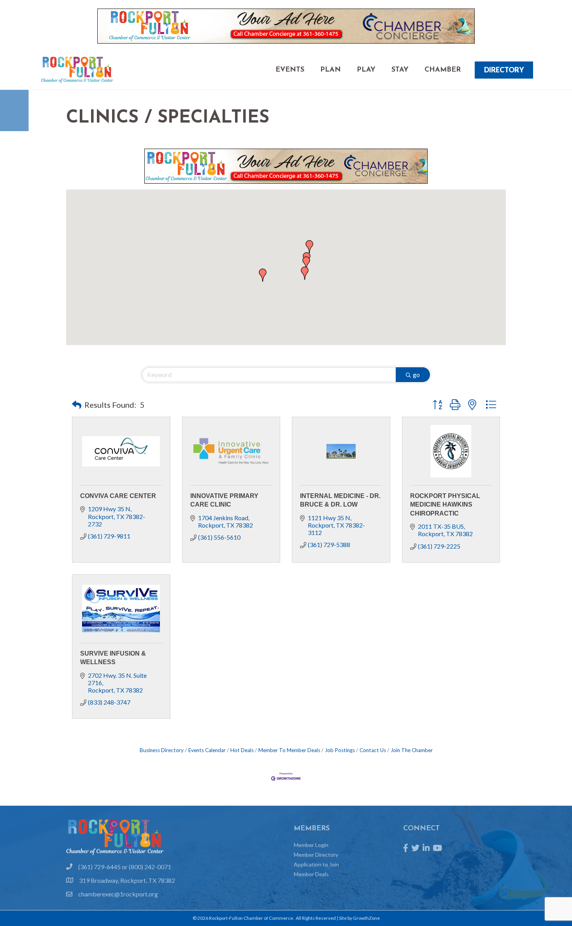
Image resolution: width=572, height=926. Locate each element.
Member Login (311, 845)
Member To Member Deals (289, 750)
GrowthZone (366, 918)
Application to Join (316, 864)
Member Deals (311, 874)
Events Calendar (207, 750)
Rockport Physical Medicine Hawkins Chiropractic (445, 505)
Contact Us (373, 750)
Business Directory (162, 750)
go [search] (416, 374)
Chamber (443, 70)
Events (289, 70)
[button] (263, 275)
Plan (330, 70)
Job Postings (340, 750)
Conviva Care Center (118, 496)
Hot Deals (242, 750)
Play (366, 70)
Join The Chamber (412, 750)
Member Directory (316, 854)
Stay (400, 70)
